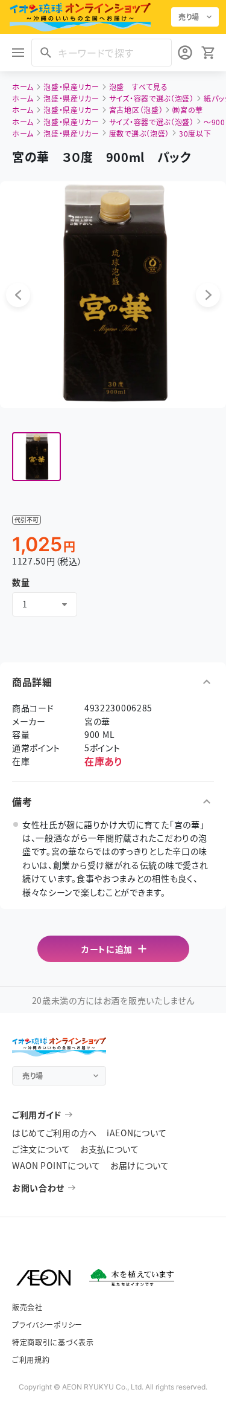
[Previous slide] (18, 295)
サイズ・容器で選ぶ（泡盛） (151, 98)
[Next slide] (208, 295)
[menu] (18, 52)
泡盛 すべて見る (138, 87)
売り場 (188, 16)
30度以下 (195, 133)
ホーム (23, 87)
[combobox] (44, 604)
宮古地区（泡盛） (136, 110)
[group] (36, 456)
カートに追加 (107, 949)
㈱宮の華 (187, 110)
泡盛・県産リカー (71, 87)
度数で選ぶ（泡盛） (139, 133)
